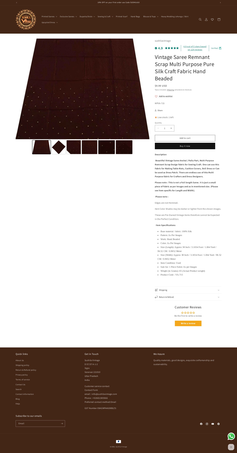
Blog (18, 399)
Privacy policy (22, 375)
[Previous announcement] (17, 2)
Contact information (25, 394)
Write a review (188, 323)
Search (19, 389)
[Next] (145, 89)
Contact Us (20, 384)
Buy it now (185, 146)
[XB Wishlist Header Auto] (212, 19)
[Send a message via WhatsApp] (231, 436)
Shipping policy (22, 365)
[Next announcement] (220, 2)
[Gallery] (82, 97)
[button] (49, 16)
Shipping (170, 90)
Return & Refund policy (26, 370)
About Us (20, 360)
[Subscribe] (62, 423)
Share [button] (160, 110)
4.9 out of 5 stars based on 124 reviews (195, 48)
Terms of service (23, 379)
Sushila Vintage (121, 447)
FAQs (18, 403)
